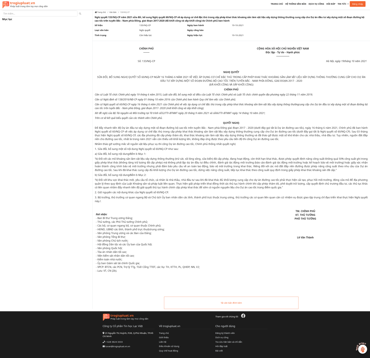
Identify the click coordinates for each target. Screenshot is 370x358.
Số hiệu (99, 25)
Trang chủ (277, 3)
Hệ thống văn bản (295, 3)
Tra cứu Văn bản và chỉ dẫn (228, 341)
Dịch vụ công (316, 3)
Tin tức (342, 3)
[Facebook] (243, 316)
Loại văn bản (102, 30)
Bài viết (219, 350)
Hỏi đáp (330, 3)
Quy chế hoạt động (168, 350)
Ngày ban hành (195, 25)
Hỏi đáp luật (221, 346)
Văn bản (112, 12)
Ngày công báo (195, 30)
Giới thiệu (164, 337)
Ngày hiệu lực (194, 35)
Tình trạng (100, 35)
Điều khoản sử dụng (169, 346)
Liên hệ (162, 341)
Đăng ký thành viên (225, 333)
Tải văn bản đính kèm (231, 302)
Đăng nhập (357, 4)
